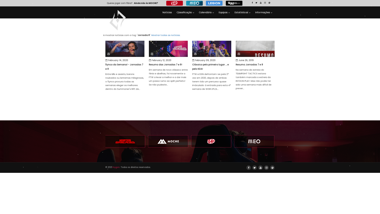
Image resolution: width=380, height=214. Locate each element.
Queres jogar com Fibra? (119, 3)
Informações (262, 12)
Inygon (116, 167)
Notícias (167, 12)
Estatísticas (241, 12)
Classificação (184, 12)
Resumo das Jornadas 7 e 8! (165, 64)
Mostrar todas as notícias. (165, 35)
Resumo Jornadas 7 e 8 (249, 64)
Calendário (205, 12)
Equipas (223, 12)
